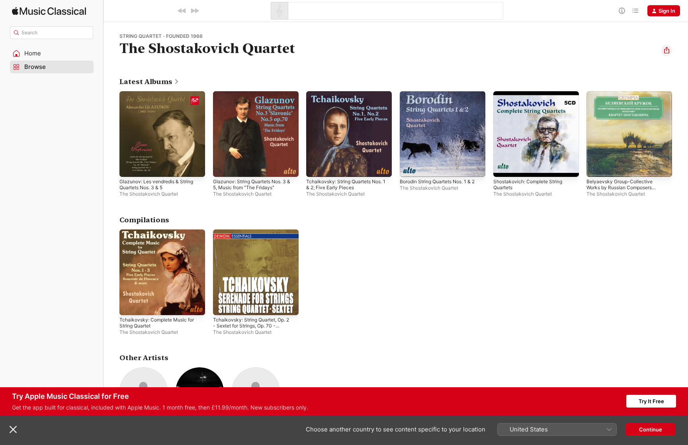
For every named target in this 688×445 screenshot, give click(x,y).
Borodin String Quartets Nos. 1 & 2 (440, 97)
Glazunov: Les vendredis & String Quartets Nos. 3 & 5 (160, 97)
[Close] (13, 429)
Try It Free (651, 401)
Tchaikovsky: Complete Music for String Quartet (160, 235)
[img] (49, 11)
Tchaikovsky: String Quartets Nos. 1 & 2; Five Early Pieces (348, 97)
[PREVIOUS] (182, 10)
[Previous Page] (111, 134)
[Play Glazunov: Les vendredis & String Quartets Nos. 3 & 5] (129, 167)
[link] (149, 81)
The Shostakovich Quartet (148, 194)
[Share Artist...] (666, 50)
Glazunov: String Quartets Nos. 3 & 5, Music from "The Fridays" (254, 97)
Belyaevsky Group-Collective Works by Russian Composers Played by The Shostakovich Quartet (623, 104)
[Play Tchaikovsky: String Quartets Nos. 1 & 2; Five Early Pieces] (316, 167)
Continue (650, 429)
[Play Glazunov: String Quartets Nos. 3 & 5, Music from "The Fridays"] (223, 167)
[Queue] (635, 10)
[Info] (622, 10)
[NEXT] (194, 10)
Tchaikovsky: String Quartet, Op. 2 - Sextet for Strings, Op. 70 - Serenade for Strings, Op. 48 (255, 239)
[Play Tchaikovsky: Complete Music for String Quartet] (129, 305)
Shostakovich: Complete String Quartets (531, 97)
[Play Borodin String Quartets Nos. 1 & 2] (410, 167)
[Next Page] (680, 134)
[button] (51, 53)
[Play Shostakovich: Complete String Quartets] (503, 167)
